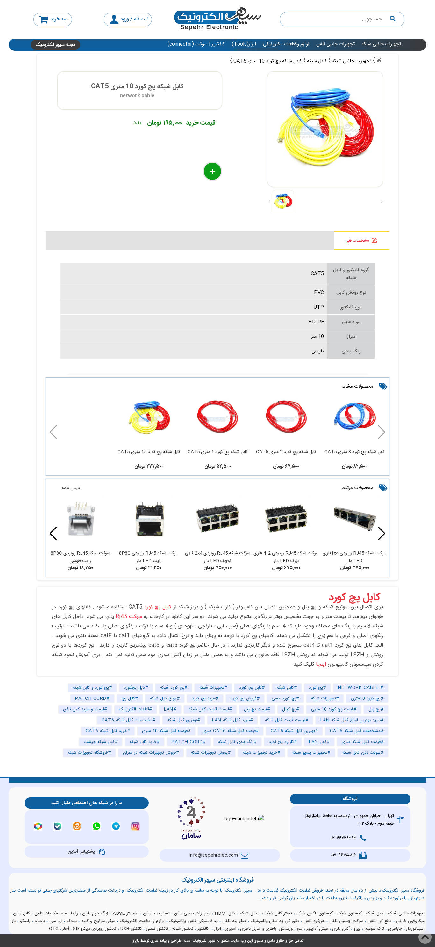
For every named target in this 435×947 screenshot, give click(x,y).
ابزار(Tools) (244, 44)
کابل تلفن (21, 913)
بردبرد (40, 921)
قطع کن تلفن (379, 921)
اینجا (321, 664)
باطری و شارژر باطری (258, 929)
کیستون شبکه (349, 913)
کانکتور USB (131, 929)
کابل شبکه (374, 913)
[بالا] (425, 937)
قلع (300, 929)
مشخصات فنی (357, 240)
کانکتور (203, 929)
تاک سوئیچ (374, 929)
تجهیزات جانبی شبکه (381, 44)
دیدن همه (71, 488)
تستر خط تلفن (156, 913)
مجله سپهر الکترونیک (55, 45)
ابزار (217, 929)
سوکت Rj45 (129, 616)
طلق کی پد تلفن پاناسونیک (275, 921)
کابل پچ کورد (355, 597)
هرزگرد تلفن (314, 921)
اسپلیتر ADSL (126, 913)
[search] (342, 19)
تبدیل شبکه (250, 913)
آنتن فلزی (341, 929)
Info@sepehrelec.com (213, 855)
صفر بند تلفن (234, 921)
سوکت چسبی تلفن (346, 921)
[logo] (217, 19)
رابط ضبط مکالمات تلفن (56, 913)
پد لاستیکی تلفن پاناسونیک (193, 921)
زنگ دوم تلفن (95, 913)
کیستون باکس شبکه (314, 913)
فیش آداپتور (317, 929)
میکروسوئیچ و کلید (98, 921)
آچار (65, 929)
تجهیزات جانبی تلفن (335, 44)
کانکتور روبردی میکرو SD (95, 929)
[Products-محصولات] (379, 60)
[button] (53, 534)
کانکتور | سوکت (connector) (196, 44)
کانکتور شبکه (183, 929)
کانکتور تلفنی (157, 929)
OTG (54, 929)
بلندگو (72, 921)
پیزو (356, 929)
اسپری (230, 929)
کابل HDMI (225, 913)
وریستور (286, 929)
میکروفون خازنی (410, 921)
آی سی (55, 921)
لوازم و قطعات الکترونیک (142, 921)
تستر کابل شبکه (278, 913)
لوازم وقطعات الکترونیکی (286, 44)
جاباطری (395, 929)
